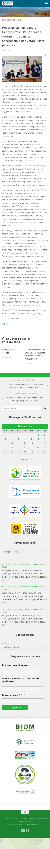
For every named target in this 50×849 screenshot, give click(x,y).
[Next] (29, 744)
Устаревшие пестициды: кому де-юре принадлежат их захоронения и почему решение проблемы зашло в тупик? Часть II (24, 596)
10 (5, 443)
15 (38, 443)
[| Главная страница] (9, 3)
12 (18, 443)
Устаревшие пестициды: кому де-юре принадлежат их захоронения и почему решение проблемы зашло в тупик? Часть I (24, 618)
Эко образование (11, 20)
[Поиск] (45, 408)
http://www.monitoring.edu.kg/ (27, 313)
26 (18, 451)
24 (5, 451)
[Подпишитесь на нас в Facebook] (27, 841)
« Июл (24, 459)
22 (38, 447)
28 (31, 451)
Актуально (7, 564)
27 (25, 451)
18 (12, 447)
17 (5, 447)
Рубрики (5, 643)
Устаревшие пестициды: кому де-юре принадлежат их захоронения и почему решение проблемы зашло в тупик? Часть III (25, 573)
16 (45, 443)
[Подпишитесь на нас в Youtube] (23, 841)
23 (45, 447)
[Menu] (46, 3)
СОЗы (4, 567)
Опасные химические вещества (29, 564)
